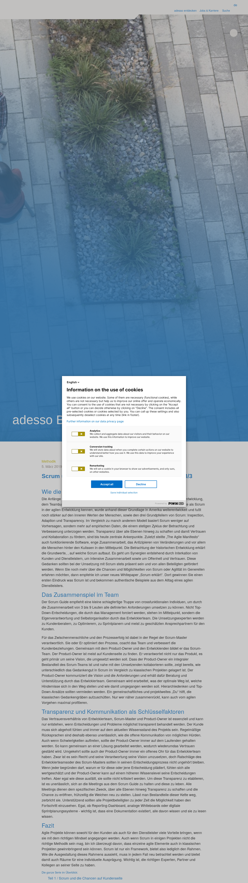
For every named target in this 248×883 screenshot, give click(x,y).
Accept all (106, 484)
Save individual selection (124, 492)
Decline (141, 484)
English (72, 382)
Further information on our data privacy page (95, 421)
